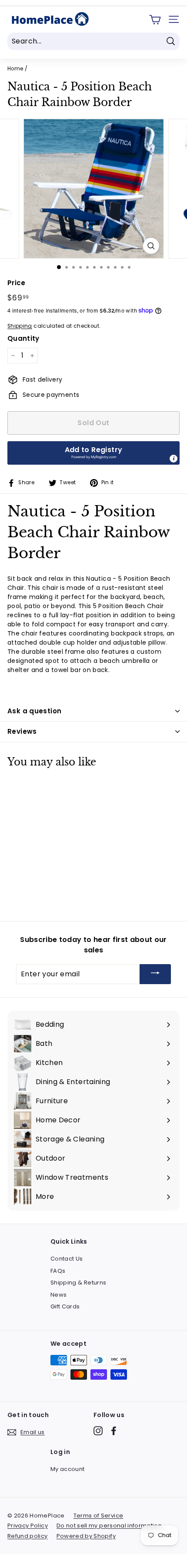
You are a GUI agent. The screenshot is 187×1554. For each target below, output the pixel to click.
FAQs (57, 1271)
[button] (93, 453)
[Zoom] (151, 246)
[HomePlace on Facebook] (113, 1430)
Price (16, 282)
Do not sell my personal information (109, 1525)
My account (67, 1469)
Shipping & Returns (78, 1282)
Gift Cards (65, 1306)
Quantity (23, 338)
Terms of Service (98, 1515)
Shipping (19, 326)
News (58, 1295)
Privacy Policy (27, 1525)
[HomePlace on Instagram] (98, 1430)
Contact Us (66, 1259)
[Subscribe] (155, 974)
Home (15, 68)
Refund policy (27, 1536)
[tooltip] (173, 459)
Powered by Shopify (86, 1536)
